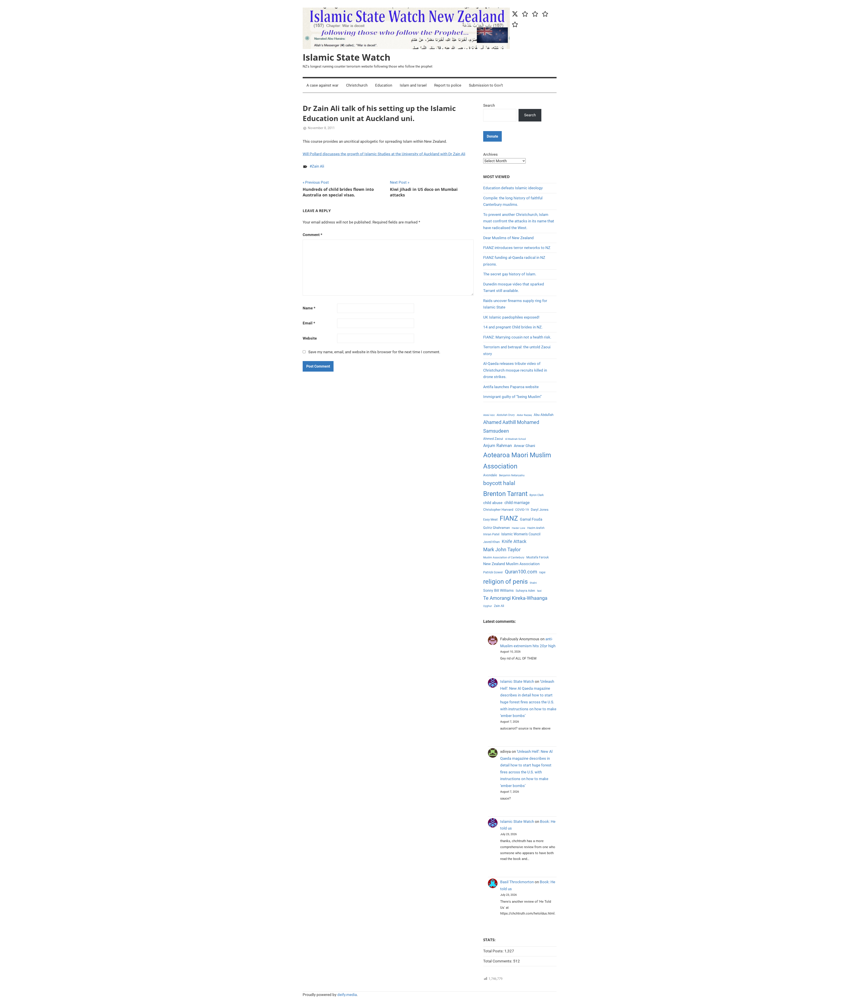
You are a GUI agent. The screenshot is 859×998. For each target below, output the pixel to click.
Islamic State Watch (346, 57)
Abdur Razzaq (524, 415)
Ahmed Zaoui (493, 439)
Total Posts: (493, 951)
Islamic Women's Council (520, 534)
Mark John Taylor (502, 549)
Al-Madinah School (515, 439)
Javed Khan (491, 542)
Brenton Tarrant (505, 494)
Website (310, 338)
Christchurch (357, 85)
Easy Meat (490, 519)
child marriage (517, 502)
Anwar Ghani (524, 445)
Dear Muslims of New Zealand (508, 238)
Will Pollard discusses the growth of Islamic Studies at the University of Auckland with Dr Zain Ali (384, 154)
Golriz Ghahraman (496, 528)
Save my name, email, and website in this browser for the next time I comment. (374, 352)
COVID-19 (522, 509)
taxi (539, 590)
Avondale (490, 475)
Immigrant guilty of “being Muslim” (512, 396)
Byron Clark (536, 495)
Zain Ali (318, 166)
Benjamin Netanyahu (512, 475)
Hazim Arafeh (535, 528)
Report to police (447, 85)
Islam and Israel (413, 85)
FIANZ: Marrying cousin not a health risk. (517, 337)
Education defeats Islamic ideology (513, 188)
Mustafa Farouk (537, 557)
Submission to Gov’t (486, 85)
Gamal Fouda (531, 519)
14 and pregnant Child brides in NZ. (512, 327)
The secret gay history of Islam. (509, 274)
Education (383, 85)
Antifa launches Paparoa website (511, 387)
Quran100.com (521, 572)
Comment (312, 234)
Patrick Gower (493, 572)
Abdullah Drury (506, 415)
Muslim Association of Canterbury (503, 557)
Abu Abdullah (543, 415)
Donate (492, 136)
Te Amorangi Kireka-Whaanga (515, 598)
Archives (490, 154)
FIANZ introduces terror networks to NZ (516, 247)
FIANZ (509, 518)
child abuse (492, 502)
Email (309, 323)
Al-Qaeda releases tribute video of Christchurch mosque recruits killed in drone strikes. (515, 370)
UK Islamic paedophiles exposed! (511, 317)
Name (309, 308)
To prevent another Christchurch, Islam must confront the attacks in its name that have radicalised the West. (518, 221)
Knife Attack (514, 541)
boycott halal (499, 483)
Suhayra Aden (525, 590)
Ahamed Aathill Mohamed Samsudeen (511, 426)
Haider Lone (518, 528)
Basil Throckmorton (517, 882)
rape (542, 572)
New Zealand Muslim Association (511, 564)
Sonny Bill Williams (498, 590)
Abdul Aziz (489, 415)
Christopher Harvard (498, 510)
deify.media (347, 994)
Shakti (533, 582)
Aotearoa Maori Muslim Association (517, 460)
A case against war (322, 85)
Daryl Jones (540, 510)
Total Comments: (498, 961)
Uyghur (487, 606)
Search (489, 105)
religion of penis (505, 581)
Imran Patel (491, 534)
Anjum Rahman (497, 445)
